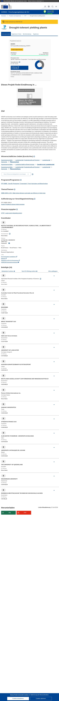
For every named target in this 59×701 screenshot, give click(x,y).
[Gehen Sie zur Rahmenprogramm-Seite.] (4, 27)
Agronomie (4, 162)
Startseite (3, 15)
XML (9, 512)
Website (5, 259)
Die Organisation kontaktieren (10, 257)
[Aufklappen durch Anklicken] (54, 275)
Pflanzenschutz (14, 162)
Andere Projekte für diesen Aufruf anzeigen (13, 204)
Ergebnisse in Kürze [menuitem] (16, 34)
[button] (48, 6)
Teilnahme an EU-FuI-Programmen (12, 260)
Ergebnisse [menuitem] (36, 34)
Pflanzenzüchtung (15, 169)
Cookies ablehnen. (41, 698)
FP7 (25, 15)
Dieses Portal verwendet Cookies (19, 694)
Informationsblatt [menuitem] (6, 34)
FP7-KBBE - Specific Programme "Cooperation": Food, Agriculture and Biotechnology (24, 183)
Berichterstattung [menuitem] (27, 34)
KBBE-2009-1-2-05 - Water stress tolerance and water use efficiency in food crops (23, 193)
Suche (52, 6)
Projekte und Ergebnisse (15, 15)
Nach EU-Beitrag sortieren (29, 271)
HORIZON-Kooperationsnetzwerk (11, 262)
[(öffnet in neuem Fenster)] (6, 6)
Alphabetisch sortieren (8, 271)
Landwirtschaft (46, 160)
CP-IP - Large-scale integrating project (11, 213)
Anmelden (45, 6)
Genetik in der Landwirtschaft (45, 164)
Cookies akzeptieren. (18, 698)
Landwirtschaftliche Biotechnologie (24, 164)
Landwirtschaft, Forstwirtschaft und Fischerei (27, 160)
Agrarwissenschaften (7, 160)
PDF (25, 512)
